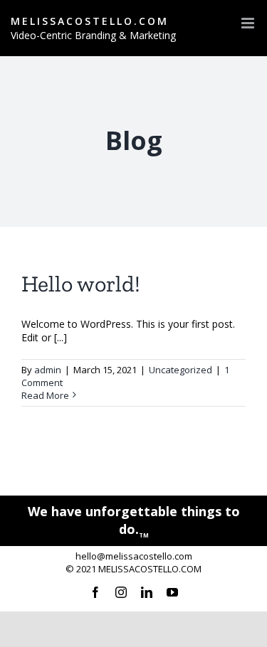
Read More (45, 395)
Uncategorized (180, 369)
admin (47, 369)
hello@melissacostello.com (133, 556)
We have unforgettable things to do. (134, 520)
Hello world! (80, 283)
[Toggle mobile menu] (248, 23)
